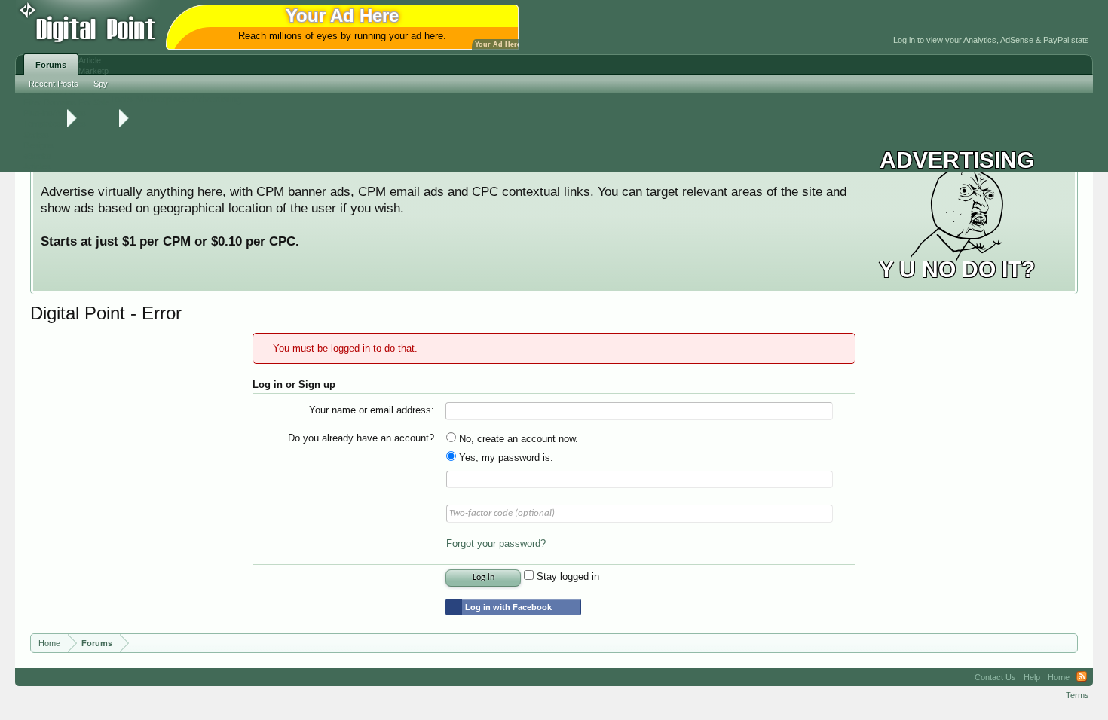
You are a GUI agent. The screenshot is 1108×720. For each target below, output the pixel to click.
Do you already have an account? (361, 438)
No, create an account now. (517, 438)
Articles (37, 166)
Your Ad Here (498, 44)
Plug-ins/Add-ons (54, 112)
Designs (38, 145)
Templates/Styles (54, 123)
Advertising (216, 99)
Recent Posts (53, 83)
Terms (1077, 695)
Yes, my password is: (504, 457)
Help (1032, 677)
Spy (100, 83)
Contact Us (995, 677)
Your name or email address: (371, 410)
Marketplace (162, 99)
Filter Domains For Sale (66, 102)
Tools (121, 99)
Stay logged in (566, 576)
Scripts (36, 134)
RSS (1082, 677)
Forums (50, 64)
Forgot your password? (496, 543)
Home (1059, 677)
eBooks (37, 155)
